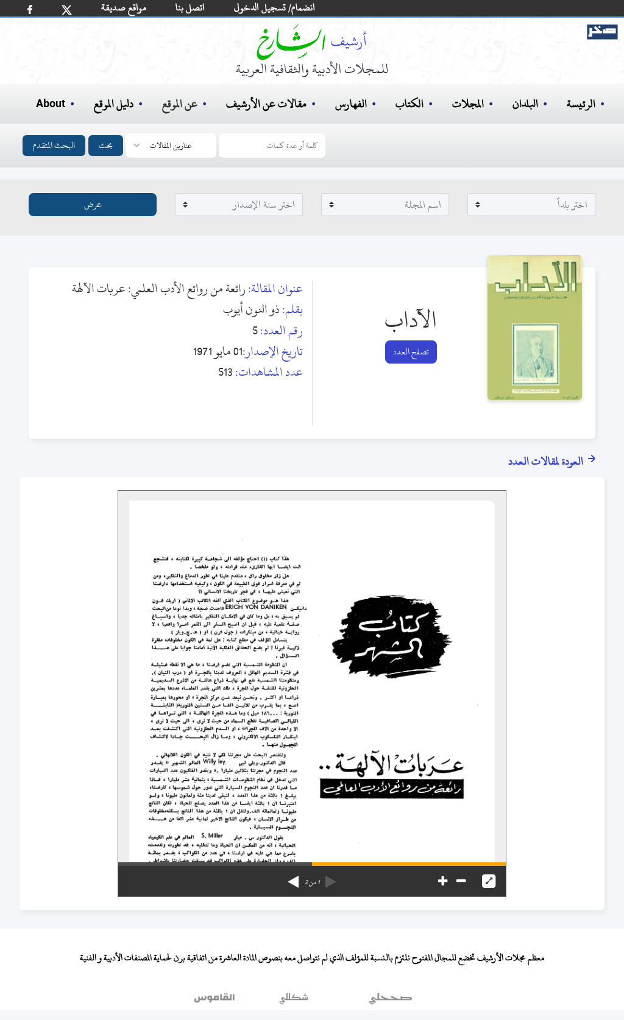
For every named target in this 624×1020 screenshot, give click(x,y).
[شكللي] (294, 1001)
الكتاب (409, 104)
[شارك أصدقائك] (30, 9)
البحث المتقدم (54, 145)
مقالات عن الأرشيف (266, 104)
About (50, 104)
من (312, 882)
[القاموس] (216, 1001)
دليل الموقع (113, 104)
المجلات (468, 104)
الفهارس (351, 104)
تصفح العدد (411, 351)
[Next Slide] (293, 877)
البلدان (525, 104)
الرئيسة (581, 104)
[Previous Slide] (330, 877)
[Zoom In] (442, 881)
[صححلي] (390, 1001)
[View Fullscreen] (489, 881)
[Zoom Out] (461, 881)
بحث (106, 145)
